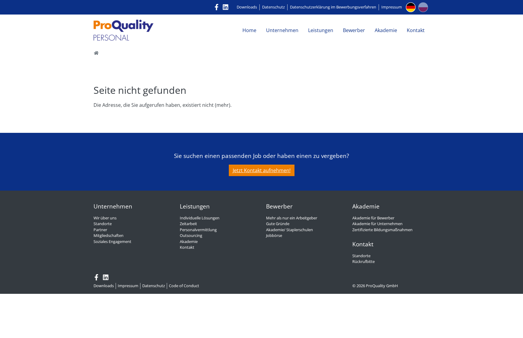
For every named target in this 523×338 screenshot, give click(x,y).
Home (249, 30)
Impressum (391, 7)
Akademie (386, 30)
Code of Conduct (184, 285)
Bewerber (354, 30)
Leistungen (320, 30)
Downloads (247, 7)
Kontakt (416, 30)
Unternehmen (282, 30)
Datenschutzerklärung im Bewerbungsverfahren (333, 7)
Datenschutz (273, 7)
